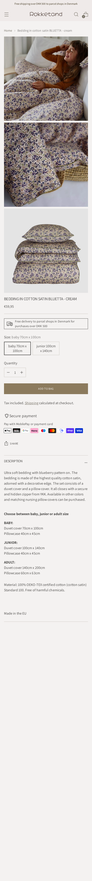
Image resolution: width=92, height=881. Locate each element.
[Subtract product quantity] (8, 372)
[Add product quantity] (22, 372)
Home (8, 30)
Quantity (10, 363)
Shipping (31, 403)
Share (14, 443)
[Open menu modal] (6, 14)
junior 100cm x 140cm (46, 348)
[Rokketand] (46, 14)
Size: (22, 337)
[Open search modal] (76, 14)
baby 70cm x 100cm (17, 348)
